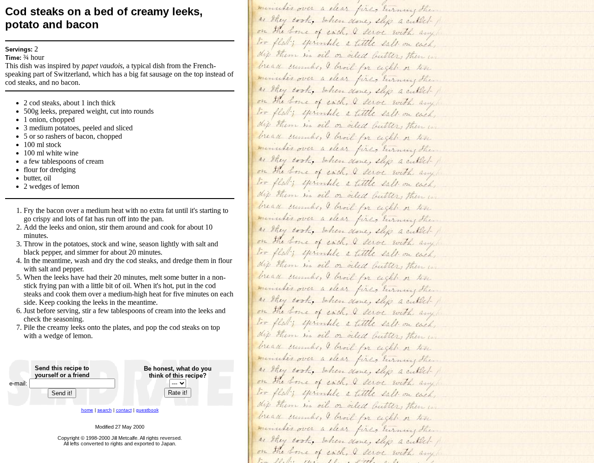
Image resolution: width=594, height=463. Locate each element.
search (104, 409)
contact (124, 409)
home (87, 409)
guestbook (147, 409)
